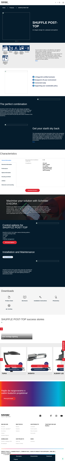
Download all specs (32, 190)
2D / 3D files (9, 309)
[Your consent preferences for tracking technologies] (63, 459)
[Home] (5, 2)
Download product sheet (13, 369)
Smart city (18, 441)
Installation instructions (40, 300)
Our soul (3, 426)
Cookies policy (15, 451)
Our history (3, 431)
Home (4, 7)
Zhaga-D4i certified (47, 168)
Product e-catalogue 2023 (6, 441)
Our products (35, 424)
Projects (16, 459)
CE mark (45, 163)
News (32, 439)
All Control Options (9, 242)
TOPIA (4, 373)
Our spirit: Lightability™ (6, 428)
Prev (1, 329)
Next (63, 359)
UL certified (45, 166)
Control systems (34, 428)
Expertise (18, 428)
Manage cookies (6, 453)
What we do (19, 424)
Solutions (18, 431)
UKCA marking (46, 170)
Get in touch (63, 346)
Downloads (49, 456)
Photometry (56, 300)
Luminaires (33, 426)
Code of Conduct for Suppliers (39, 451)
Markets (17, 426)
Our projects (20, 439)
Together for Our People (50, 425)
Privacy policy (5, 451)
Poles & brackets (34, 431)
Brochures (25, 300)
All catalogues (4, 443)
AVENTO (31, 373)
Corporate (33, 441)
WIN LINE (52, 451)
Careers (3, 433)
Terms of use (25, 451)
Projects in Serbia (19, 443)
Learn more (13, 366)
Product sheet (9, 300)
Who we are (4, 424)
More (36, 60)
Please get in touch (8, 398)
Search (59, 2)
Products (12, 7)
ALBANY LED (59, 373)
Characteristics (34, 456)
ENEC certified (46, 164)
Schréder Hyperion (5, 435)
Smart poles (33, 433)
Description (19, 456)
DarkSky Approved (47, 167)
